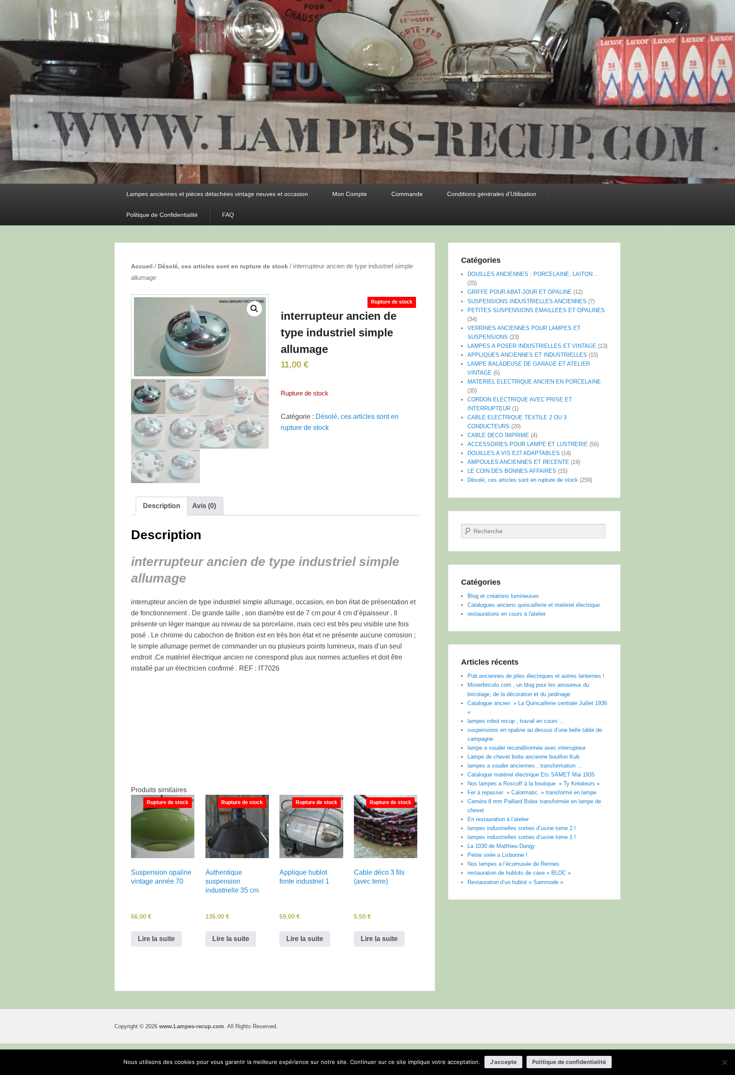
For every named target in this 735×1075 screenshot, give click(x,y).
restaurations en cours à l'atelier (506, 614)
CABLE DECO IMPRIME (498, 435)
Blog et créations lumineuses (503, 596)
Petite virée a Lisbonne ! (497, 855)
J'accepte (503, 1061)
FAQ (228, 214)
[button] (254, 308)
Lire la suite (156, 938)
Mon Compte (349, 194)
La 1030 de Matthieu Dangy (501, 846)
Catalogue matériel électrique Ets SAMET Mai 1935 (531, 774)
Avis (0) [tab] (204, 505)
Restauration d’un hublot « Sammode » (515, 882)
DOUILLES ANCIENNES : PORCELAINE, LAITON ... (533, 274)
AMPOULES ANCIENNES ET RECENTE (518, 462)
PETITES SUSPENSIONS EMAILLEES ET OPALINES (536, 310)
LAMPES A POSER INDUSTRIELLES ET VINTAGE (531, 346)
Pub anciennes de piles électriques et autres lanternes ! (535, 676)
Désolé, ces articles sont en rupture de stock (223, 266)
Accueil (142, 266)
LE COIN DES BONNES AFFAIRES (511, 471)
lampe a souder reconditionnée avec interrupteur (526, 748)
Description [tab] (161, 505)
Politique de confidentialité (569, 1061)
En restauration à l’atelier (498, 819)
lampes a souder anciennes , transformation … (525, 765)
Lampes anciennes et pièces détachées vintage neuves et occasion (217, 194)
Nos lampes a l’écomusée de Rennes (513, 864)
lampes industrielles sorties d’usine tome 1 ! (521, 837)
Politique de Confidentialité (162, 214)
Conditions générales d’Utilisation (491, 194)
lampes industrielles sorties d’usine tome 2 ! (521, 828)
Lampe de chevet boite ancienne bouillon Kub (523, 757)
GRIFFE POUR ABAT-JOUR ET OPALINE (519, 292)
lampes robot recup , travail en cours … (516, 721)
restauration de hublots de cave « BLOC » (519, 873)
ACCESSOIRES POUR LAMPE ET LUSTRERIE (527, 444)
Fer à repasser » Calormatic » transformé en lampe (531, 792)
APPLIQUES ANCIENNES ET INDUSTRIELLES (527, 355)
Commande (407, 194)
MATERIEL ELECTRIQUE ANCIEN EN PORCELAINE (534, 381)
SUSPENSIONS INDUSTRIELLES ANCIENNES (527, 301)
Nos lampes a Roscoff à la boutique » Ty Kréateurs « (534, 783)
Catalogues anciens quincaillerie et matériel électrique (533, 605)
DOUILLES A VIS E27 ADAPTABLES (513, 453)
